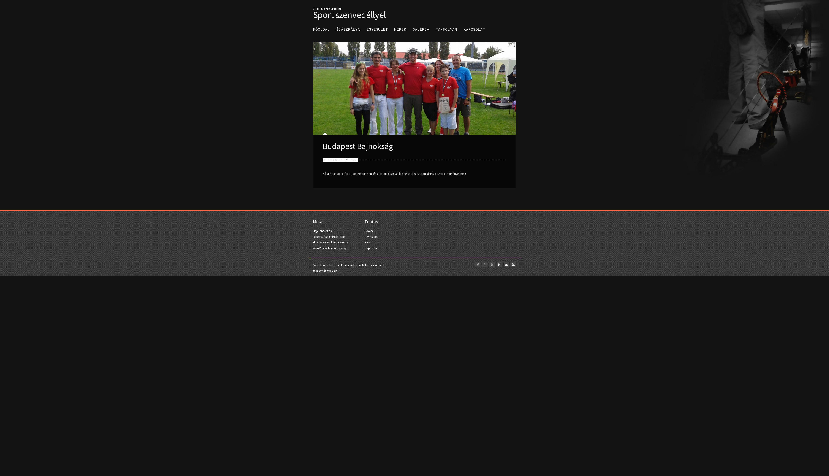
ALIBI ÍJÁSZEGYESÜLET (349, 12)
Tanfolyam (446, 29)
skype (499, 264)
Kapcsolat (474, 29)
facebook (477, 264)
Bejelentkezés (322, 231)
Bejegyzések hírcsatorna (329, 237)
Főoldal (321, 29)
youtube (492, 264)
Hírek (400, 29)
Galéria (421, 29)
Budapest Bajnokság (358, 146)
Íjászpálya (348, 29)
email (506, 264)
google (484, 264)
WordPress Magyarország (330, 248)
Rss (513, 264)
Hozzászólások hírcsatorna (330, 242)
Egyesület (377, 29)
